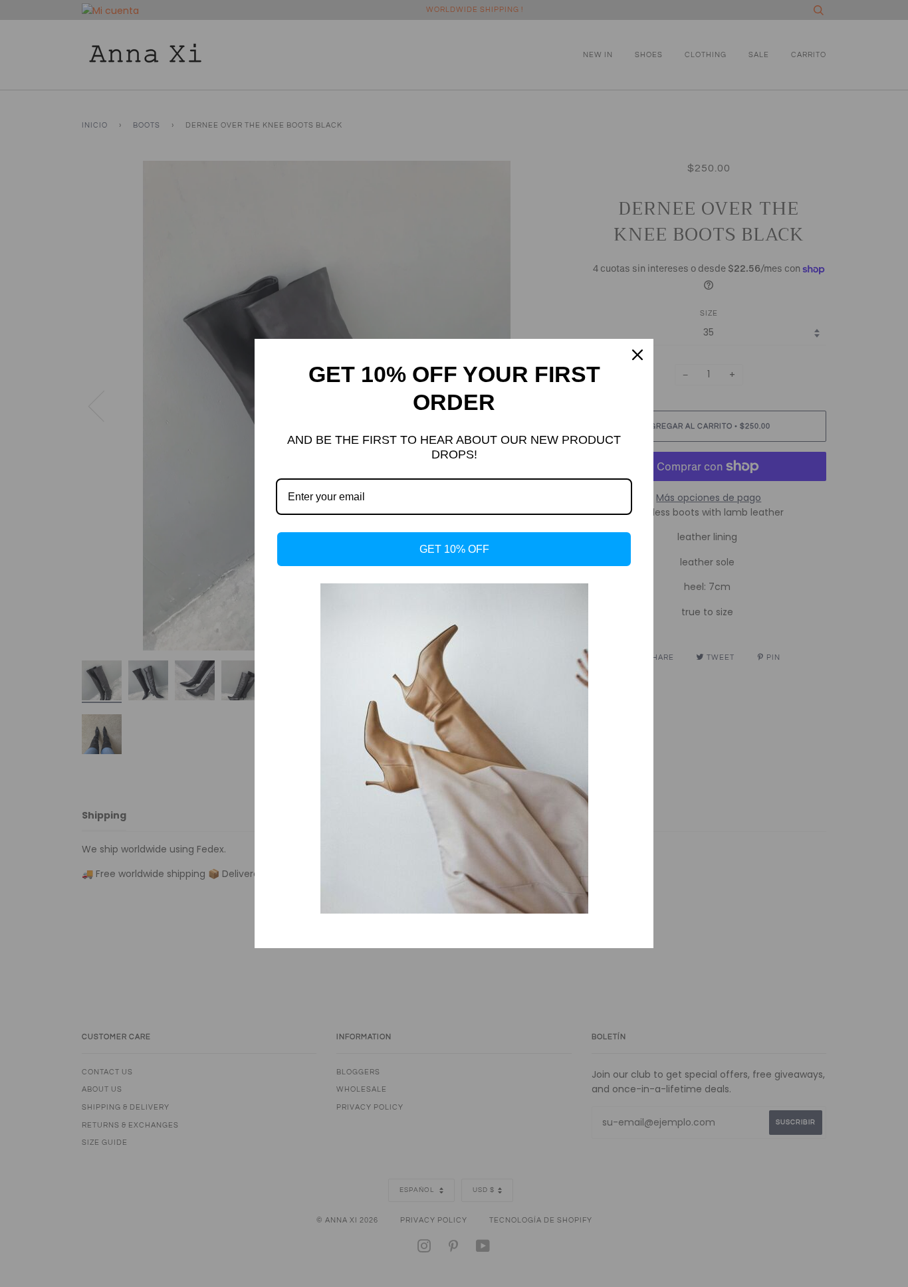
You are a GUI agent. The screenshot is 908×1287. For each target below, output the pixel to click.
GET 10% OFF (454, 549)
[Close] (637, 355)
